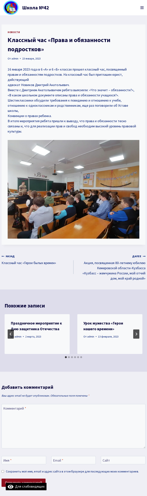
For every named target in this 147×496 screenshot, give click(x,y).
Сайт (106, 460)
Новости (14, 32)
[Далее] (136, 334)
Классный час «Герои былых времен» (29, 260)
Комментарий (14, 408)
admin (14, 58)
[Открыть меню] (141, 8)
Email (58, 460)
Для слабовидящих (29, 486)
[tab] (66, 357)
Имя (7, 460)
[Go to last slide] (11, 334)
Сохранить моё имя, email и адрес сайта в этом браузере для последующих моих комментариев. (72, 471)
